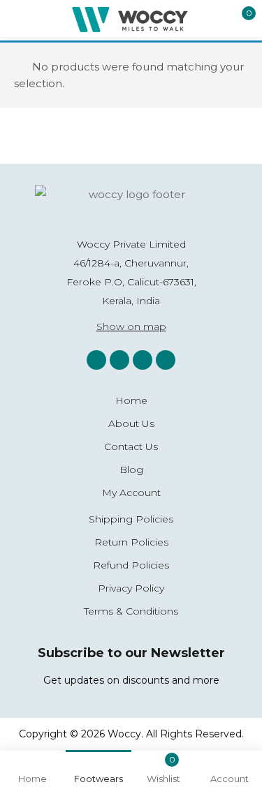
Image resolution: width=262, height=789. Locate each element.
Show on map (131, 326)
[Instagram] (96, 360)
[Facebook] (119, 360)
